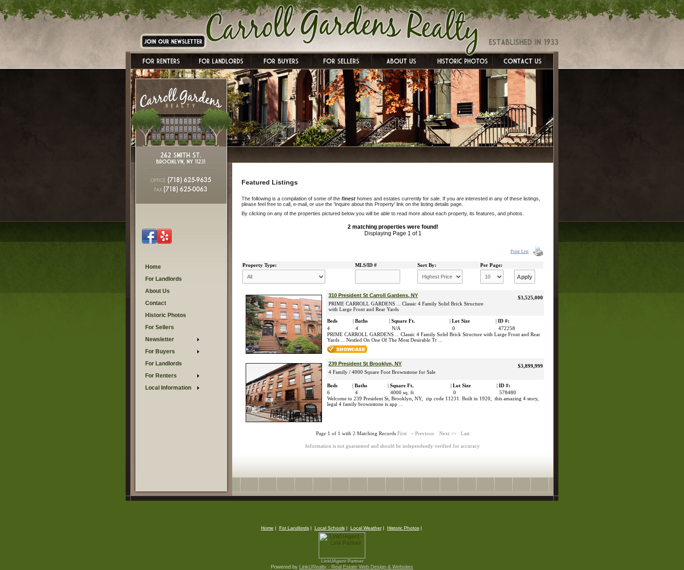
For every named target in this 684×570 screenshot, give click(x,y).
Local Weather (366, 527)
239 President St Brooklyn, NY (365, 363)
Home (267, 527)
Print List (519, 251)
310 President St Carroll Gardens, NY (373, 295)
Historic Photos (403, 527)
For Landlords (294, 527)
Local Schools (330, 527)
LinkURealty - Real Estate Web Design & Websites (356, 567)
